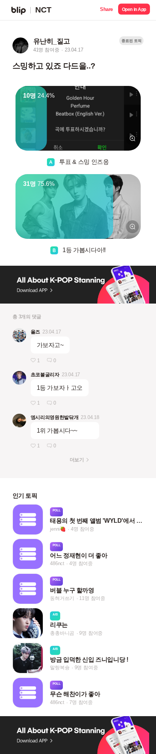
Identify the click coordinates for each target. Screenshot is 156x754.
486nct (57, 564)
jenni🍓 (58, 529)
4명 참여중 (82, 529)
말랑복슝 (59, 667)
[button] (106, 10)
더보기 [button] (77, 460)
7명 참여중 (81, 702)
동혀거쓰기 (62, 598)
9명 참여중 (91, 633)
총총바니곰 (62, 633)
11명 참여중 (92, 598)
